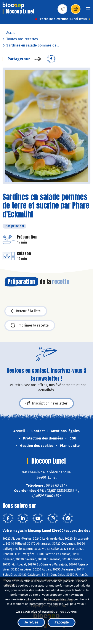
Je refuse (31, 622)
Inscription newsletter (49, 403)
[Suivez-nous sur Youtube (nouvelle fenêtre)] (37, 518)
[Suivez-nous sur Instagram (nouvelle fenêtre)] (52, 518)
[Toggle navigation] (88, 10)
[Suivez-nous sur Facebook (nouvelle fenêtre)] (8, 518)
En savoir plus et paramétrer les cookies (46, 611)
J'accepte (61, 622)
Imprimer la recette (33, 325)
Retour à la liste (28, 311)
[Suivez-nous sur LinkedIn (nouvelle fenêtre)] (23, 518)
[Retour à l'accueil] (13, 5)
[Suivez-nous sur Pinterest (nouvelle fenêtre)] (67, 518)
